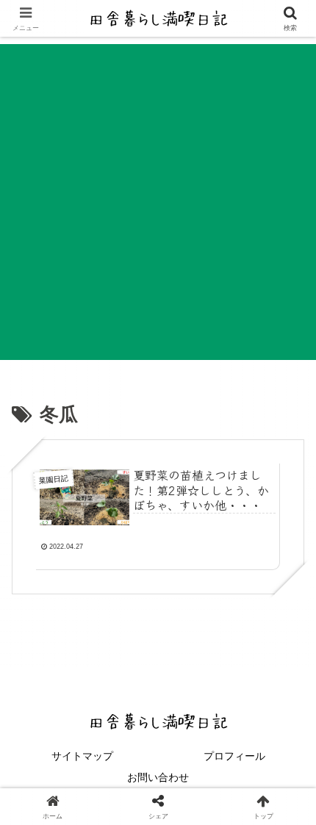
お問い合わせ (158, 777)
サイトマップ (82, 756)
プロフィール (234, 756)
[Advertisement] (158, 202)
